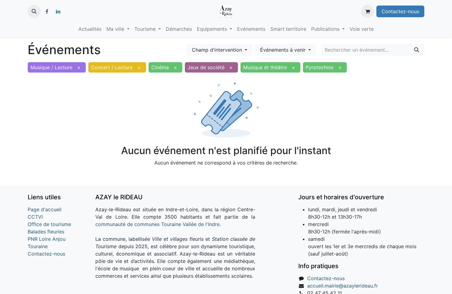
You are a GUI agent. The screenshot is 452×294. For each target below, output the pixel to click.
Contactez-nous (400, 11)
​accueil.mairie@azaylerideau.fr (342, 286)
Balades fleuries (46, 231)
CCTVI (35, 217)
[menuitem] (90, 29)
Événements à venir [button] (283, 50)
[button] (34, 11)
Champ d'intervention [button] (218, 50)
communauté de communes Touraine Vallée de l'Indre (157, 224)
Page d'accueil (44, 209)
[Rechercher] (416, 50)
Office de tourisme (49, 224)
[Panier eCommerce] (367, 11)
